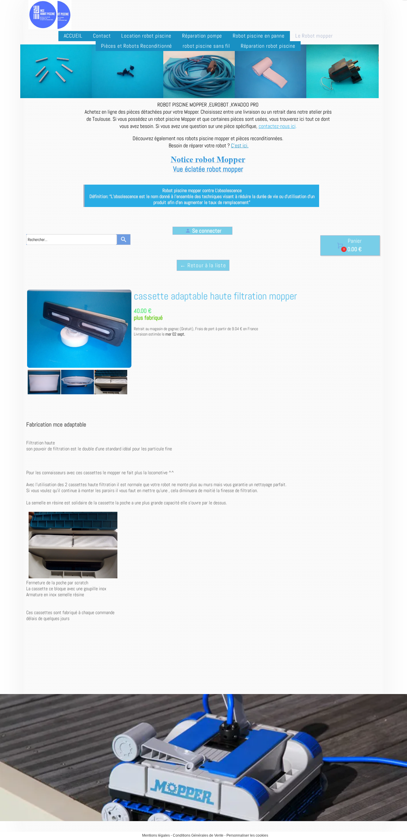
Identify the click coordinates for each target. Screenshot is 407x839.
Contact (102, 35)
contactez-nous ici (277, 126)
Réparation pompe (202, 35)
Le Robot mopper (314, 35)
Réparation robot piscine (268, 45)
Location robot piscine (146, 35)
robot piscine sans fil (206, 45)
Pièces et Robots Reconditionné (136, 45)
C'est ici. (239, 145)
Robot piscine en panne (258, 35)
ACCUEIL (73, 35)
